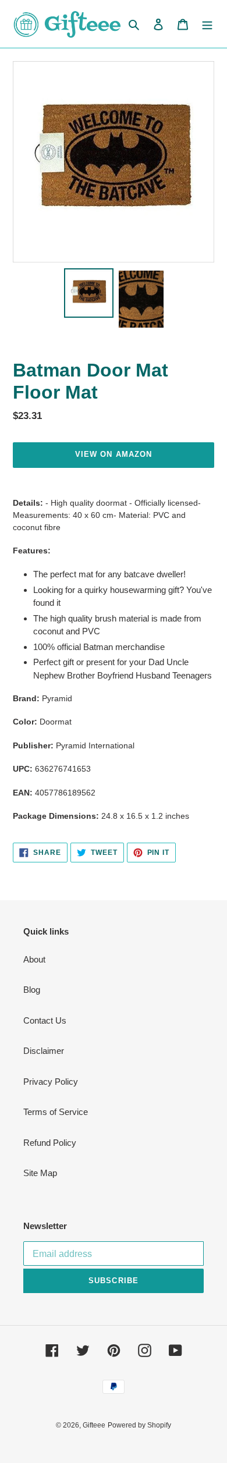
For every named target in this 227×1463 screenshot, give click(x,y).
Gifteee (94, 1425)
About (34, 959)
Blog (31, 990)
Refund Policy (49, 1143)
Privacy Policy (50, 1081)
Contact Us (44, 1020)
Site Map (40, 1173)
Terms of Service (55, 1112)
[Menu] (207, 24)
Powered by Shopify (139, 1425)
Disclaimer (43, 1051)
